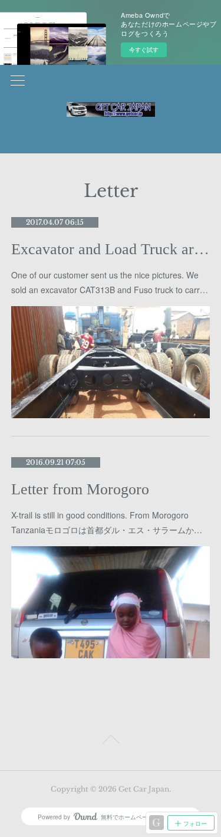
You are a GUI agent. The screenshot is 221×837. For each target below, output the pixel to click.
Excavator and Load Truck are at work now (110, 249)
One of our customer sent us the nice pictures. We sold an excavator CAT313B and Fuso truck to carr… (109, 282)
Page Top (110, 741)
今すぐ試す (144, 49)
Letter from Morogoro (80, 489)
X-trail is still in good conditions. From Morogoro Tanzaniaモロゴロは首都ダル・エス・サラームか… (106, 522)
